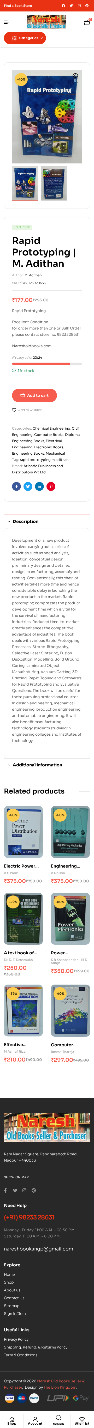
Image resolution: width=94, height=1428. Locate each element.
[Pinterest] (87, 6)
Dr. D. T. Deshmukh (18, 960)
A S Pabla (11, 873)
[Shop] (11, 1419)
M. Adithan (33, 275)
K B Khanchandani (65, 960)
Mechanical (55, 453)
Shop (11, 1423)
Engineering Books (28, 453)
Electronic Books (48, 447)
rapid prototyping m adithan (44, 459)
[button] (75, 78)
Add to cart (38, 395)
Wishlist (82, 1423)
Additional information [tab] (37, 765)
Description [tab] (25, 521)
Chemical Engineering (51, 428)
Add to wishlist (30, 410)
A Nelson (58, 873)
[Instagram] (79, 6)
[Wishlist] (82, 1419)
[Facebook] (63, 6)
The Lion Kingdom (60, 1387)
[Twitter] (71, 6)
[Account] (35, 1419)
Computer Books (48, 434)
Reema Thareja (62, 1052)
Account (35, 1423)
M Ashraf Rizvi (15, 1051)
